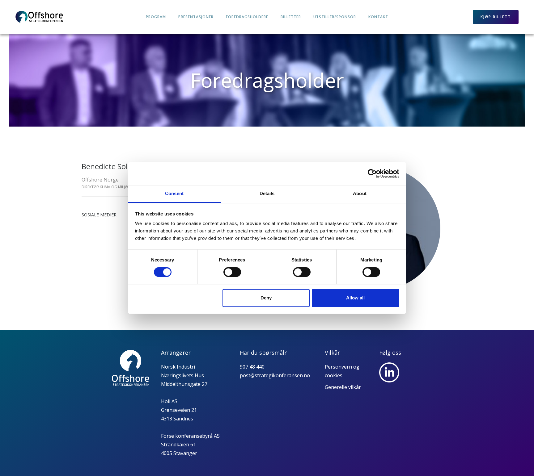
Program (156, 16)
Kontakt (378, 16)
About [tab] (360, 193)
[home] (39, 17)
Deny (266, 297)
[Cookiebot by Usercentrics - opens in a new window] (372, 173)
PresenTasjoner (196, 16)
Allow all (355, 297)
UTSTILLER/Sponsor (334, 16)
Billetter (291, 16)
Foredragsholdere (247, 16)
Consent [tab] (174, 193)
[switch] (232, 272)
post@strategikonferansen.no (275, 375)
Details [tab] (267, 193)
